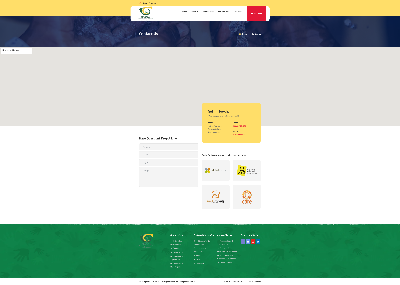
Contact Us (238, 11)
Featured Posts (224, 11)
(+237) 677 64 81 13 (240, 135)
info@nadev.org (239, 126)
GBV (198, 255)
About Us (195, 11)
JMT (198, 259)
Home (244, 34)
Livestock (200, 263)
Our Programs (207, 11)
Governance (178, 252)
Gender (176, 248)
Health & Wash (225, 262)
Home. (185, 11)
